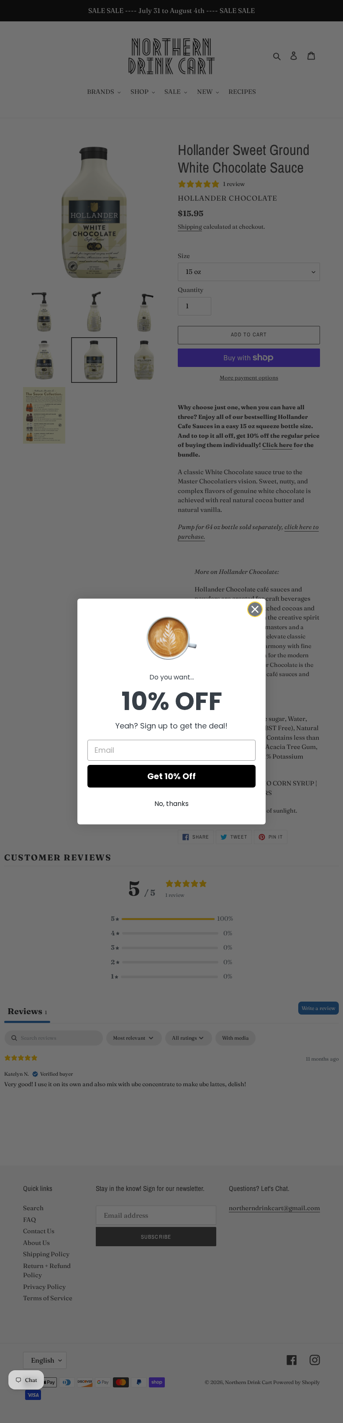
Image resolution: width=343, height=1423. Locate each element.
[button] (171, 637)
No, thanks (171, 803)
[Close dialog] (255, 609)
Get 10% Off (171, 776)
